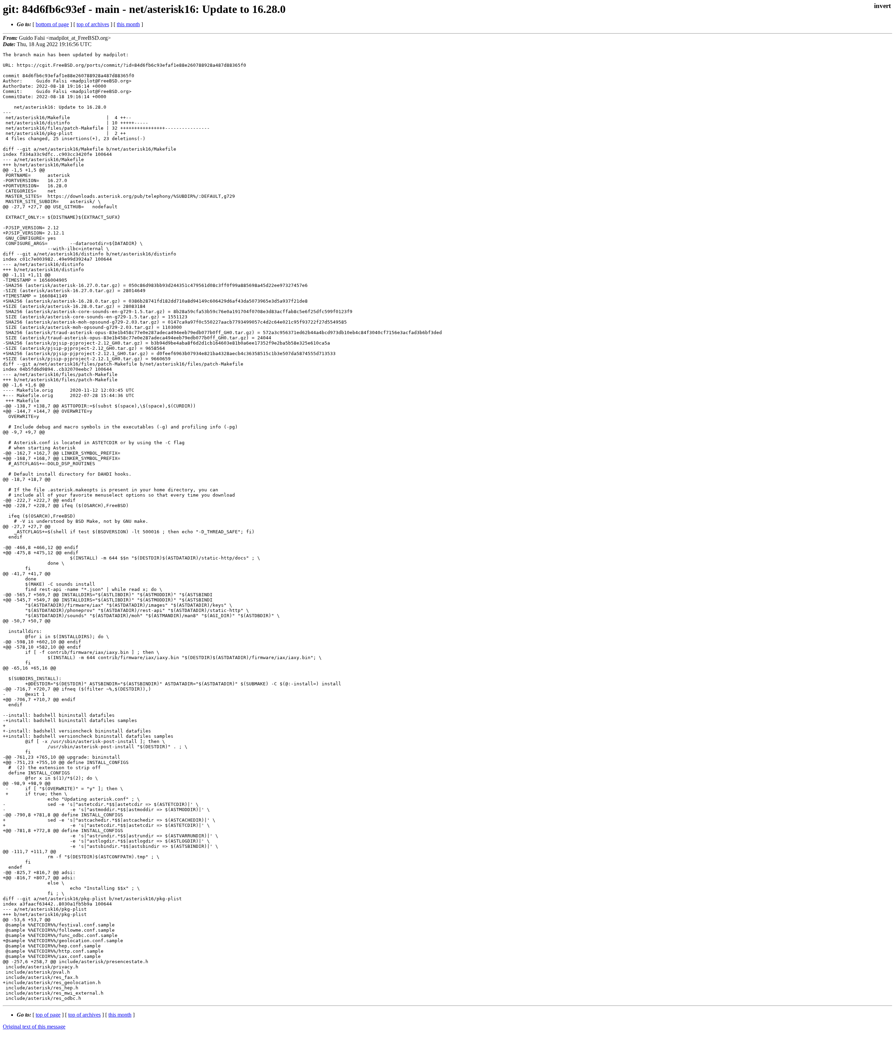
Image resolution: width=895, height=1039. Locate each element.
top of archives (93, 24)
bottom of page (52, 24)
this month (128, 24)
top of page (48, 1015)
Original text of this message (34, 1027)
